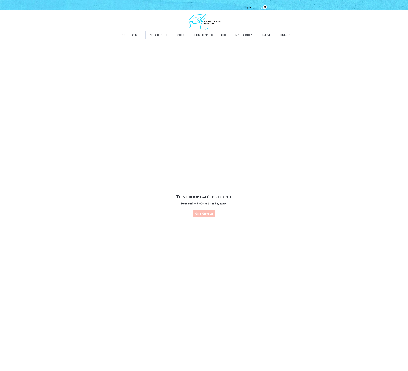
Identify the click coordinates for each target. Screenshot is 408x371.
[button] (130, 35)
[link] (263, 7)
